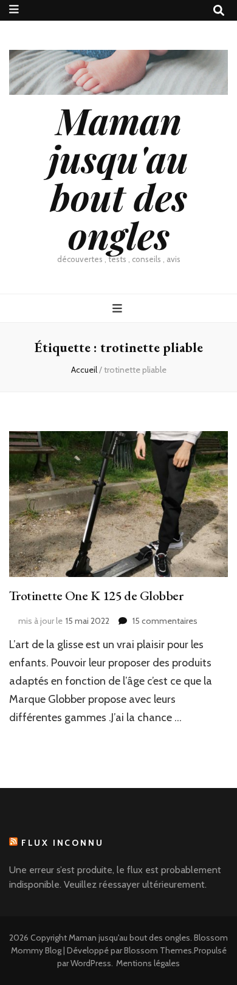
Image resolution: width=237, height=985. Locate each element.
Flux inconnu (62, 842)
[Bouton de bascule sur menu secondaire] (14, 9)
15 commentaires (164, 620)
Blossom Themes (158, 950)
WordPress (90, 963)
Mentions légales (148, 963)
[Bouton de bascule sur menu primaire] (118, 308)
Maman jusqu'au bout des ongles (118, 177)
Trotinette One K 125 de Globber (96, 595)
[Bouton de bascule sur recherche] (218, 10)
